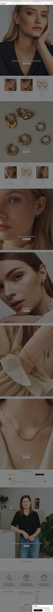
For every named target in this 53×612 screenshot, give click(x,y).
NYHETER (13, 3)
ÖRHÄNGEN (23, 3)
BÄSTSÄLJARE (18, 3)
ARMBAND (27, 3)
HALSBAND (32, 3)
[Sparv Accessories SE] (3, 4)
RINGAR (36, 3)
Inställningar (47, 610)
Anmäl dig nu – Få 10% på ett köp (26, 0)
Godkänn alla (38, 610)
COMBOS (40, 3)
